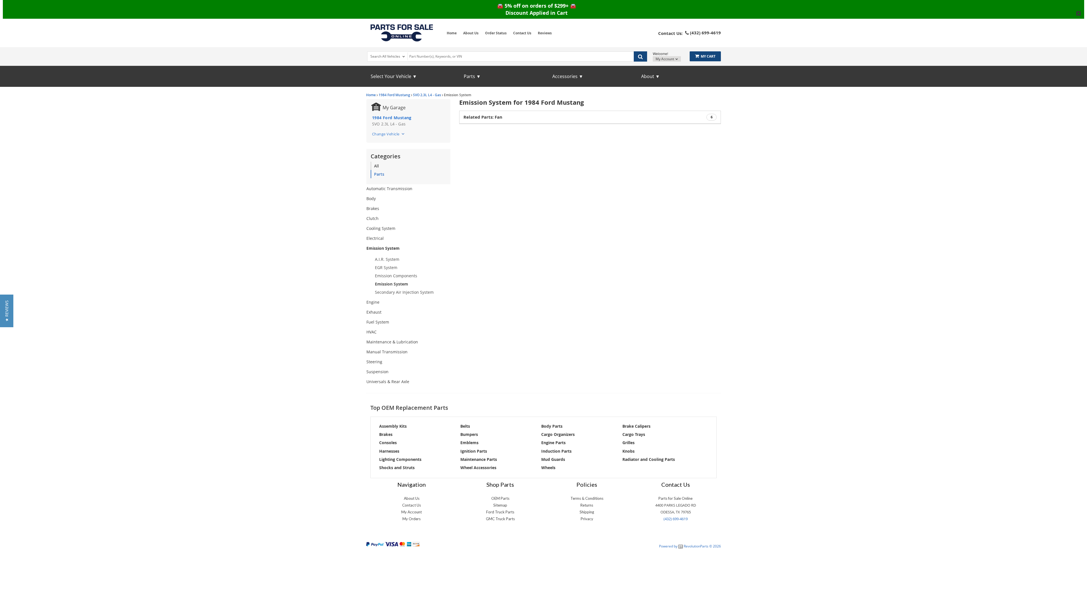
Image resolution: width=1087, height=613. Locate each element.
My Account (665, 58)
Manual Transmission (387, 351)
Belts (465, 426)
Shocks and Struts (397, 467)
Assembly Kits (393, 426)
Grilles (628, 442)
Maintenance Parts (478, 459)
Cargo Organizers (558, 434)
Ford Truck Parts (500, 512)
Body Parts (552, 426)
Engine (372, 302)
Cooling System (380, 228)
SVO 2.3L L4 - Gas (427, 95)
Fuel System (377, 322)
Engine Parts (553, 442)
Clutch (372, 218)
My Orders (411, 519)
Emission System (383, 248)
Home (452, 33)
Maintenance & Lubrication (392, 342)
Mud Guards (553, 459)
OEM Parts (500, 498)
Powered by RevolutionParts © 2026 (690, 546)
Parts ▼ (472, 76)
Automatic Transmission (389, 188)
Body (371, 198)
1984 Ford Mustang (394, 95)
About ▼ (650, 76)
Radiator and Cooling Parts (648, 459)
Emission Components (396, 275)
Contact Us (522, 33)
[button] (6, 311)
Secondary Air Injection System (404, 292)
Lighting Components (400, 459)
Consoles (388, 442)
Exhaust (373, 312)
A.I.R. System (387, 259)
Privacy (587, 519)
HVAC (371, 332)
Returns (586, 505)
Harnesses (389, 451)
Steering (374, 361)
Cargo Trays (633, 434)
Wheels (548, 467)
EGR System (386, 267)
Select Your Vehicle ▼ (394, 76)
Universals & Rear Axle (387, 381)
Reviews (545, 33)
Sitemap (500, 505)
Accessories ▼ (567, 76)
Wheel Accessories (478, 467)
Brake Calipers (636, 426)
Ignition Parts (473, 451)
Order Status (496, 33)
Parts (379, 174)
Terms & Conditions (586, 498)
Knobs (628, 451)
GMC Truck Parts (500, 519)
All (376, 166)
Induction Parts (556, 451)
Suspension (377, 371)
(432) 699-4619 (676, 518)
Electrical (375, 238)
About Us (471, 33)
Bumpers (469, 434)
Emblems (469, 442)
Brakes (372, 208)
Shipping (587, 512)
